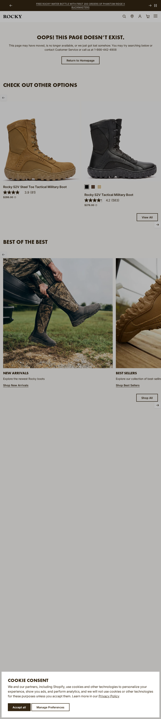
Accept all (19, 707)
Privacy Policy (109, 696)
